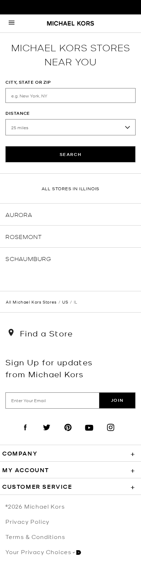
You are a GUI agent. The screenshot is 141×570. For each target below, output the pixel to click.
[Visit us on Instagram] (111, 433)
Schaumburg (28, 258)
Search (71, 154)
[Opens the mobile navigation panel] (11, 23)
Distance (17, 113)
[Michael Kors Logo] (70, 24)
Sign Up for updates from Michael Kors (49, 368)
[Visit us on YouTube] (89, 433)
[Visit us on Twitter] (47, 433)
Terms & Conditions (35, 536)
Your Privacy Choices (38, 552)
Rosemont (23, 236)
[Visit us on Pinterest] (68, 433)
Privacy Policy (27, 521)
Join (117, 400)
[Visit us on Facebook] (25, 433)
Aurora (18, 214)
